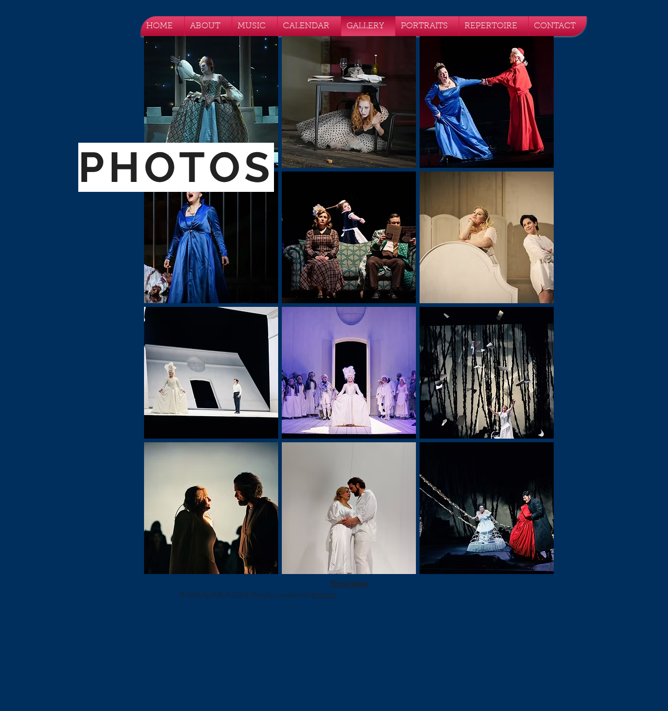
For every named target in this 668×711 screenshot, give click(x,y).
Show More (349, 583)
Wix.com (324, 595)
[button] (211, 102)
